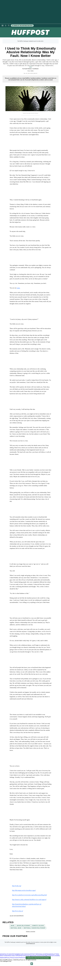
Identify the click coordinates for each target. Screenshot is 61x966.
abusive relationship (23, 925)
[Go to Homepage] (31, 964)
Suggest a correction (30, 931)
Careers (24, 955)
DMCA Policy (49, 955)
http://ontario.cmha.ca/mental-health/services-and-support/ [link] (29, 899)
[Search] (9, 26)
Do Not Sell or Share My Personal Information (38, 957)
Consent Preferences (20, 957)
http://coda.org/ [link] (16, 886)
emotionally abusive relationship (34, 928)
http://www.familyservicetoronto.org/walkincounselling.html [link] (29, 895)
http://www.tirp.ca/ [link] (17, 911)
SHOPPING (46, 954)
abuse (12, 925)
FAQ (52, 942)
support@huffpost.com (30, 943)
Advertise (8, 955)
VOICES (25, 954)
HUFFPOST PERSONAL (35, 954)
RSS (18, 955)
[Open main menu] (2, 25)
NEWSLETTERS (54, 954)
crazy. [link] (18, 288)
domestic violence (38, 925)
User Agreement (31, 955)
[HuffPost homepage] (20, 952)
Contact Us (14, 955)
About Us (2, 955)
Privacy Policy (10, 957)
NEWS (2, 954)
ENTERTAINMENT (15, 954)
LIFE (22, 954)
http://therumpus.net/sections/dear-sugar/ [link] (24, 890)
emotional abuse (16, 928)
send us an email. (49, 79)
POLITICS (7, 954)
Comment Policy (40, 955)
